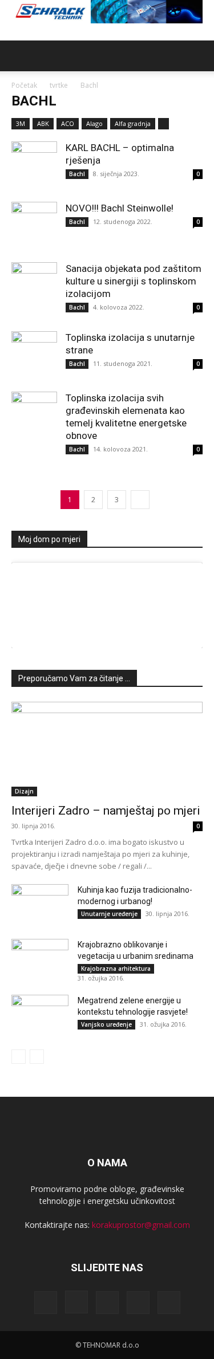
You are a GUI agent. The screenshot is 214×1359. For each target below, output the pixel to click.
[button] (19, 55)
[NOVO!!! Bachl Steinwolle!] (34, 224)
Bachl (77, 174)
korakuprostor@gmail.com (141, 1224)
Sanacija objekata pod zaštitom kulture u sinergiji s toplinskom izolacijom (133, 281)
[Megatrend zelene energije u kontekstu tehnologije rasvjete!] (39, 1015)
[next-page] (140, 499)
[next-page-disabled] (37, 1056)
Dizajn (24, 791)
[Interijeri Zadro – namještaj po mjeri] (107, 749)
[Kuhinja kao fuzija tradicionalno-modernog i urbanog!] (39, 904)
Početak (24, 85)
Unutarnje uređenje (109, 914)
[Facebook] (45, 1302)
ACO (67, 123)
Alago (94, 123)
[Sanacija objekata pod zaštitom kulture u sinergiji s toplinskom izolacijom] (34, 285)
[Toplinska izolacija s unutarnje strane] (34, 354)
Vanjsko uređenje (106, 1024)
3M (20, 123)
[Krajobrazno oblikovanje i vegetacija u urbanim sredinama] (39, 959)
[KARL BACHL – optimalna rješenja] (34, 164)
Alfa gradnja (133, 123)
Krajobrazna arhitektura (116, 969)
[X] (138, 1302)
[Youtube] (169, 1302)
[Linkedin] (107, 1302)
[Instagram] (76, 1302)
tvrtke (59, 85)
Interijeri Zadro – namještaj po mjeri (105, 810)
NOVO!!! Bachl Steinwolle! (119, 208)
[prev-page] (18, 1056)
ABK (43, 123)
